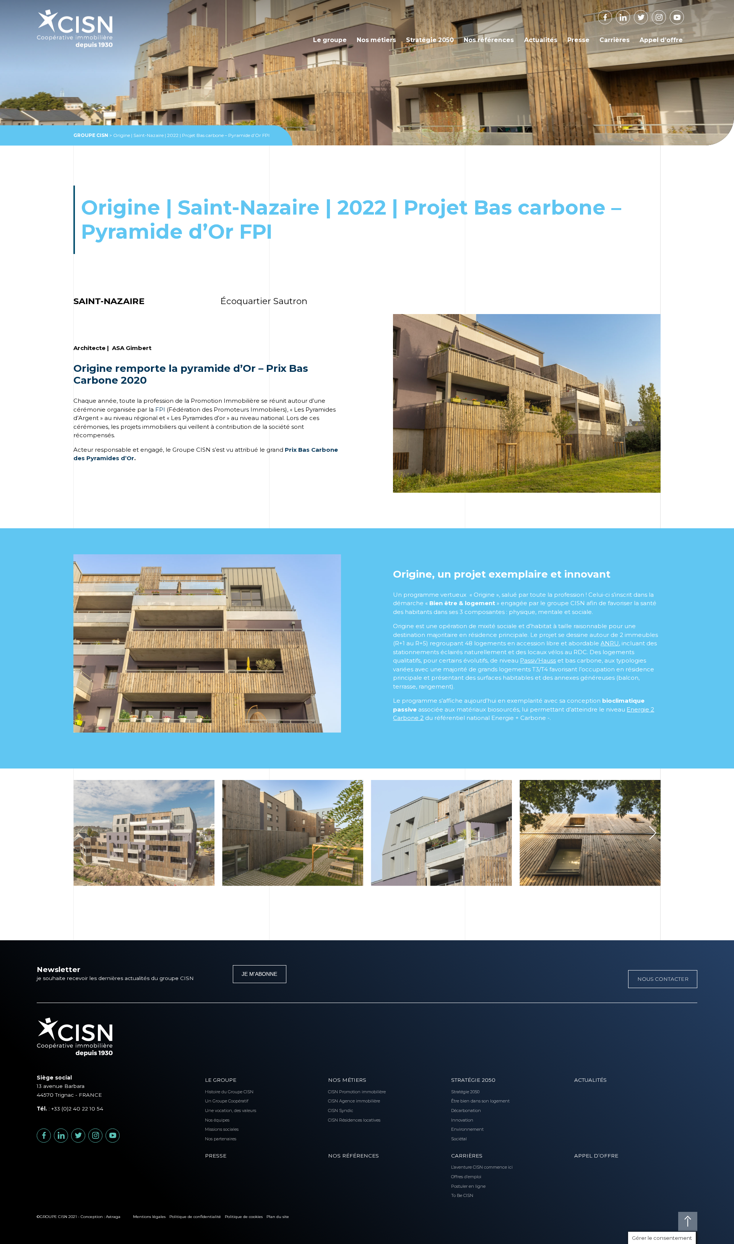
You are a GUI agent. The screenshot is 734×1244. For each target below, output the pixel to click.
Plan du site (277, 1216)
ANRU (610, 643)
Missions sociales (220, 1129)
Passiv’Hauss (538, 660)
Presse (578, 40)
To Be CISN (462, 1195)
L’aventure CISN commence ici (466, 1167)
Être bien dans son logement (466, 1101)
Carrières (614, 40)
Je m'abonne (259, 974)
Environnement (466, 1129)
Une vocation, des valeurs (220, 1110)
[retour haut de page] (687, 1221)
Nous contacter (663, 979)
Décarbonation (466, 1110)
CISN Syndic (340, 1110)
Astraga (113, 1216)
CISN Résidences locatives (343, 1120)
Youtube (119, 1135)
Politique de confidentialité (195, 1216)
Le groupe (330, 40)
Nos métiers (376, 40)
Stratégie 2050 (430, 40)
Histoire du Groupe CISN (220, 1091)
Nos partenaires (220, 1138)
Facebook (50, 1135)
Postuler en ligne (466, 1186)
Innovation (462, 1120)
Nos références (489, 40)
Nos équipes (217, 1120)
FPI (160, 409)
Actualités (540, 40)
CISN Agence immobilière (343, 1101)
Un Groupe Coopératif (220, 1101)
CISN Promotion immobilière (343, 1091)
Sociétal (459, 1138)
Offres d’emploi (466, 1176)
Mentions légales (149, 1216)
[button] (653, 833)
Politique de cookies (244, 1216)
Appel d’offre (661, 40)
